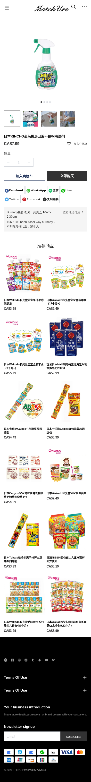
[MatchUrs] (51, 8)
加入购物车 (24, 176)
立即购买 (67, 176)
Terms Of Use (15, 677)
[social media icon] (5, 660)
